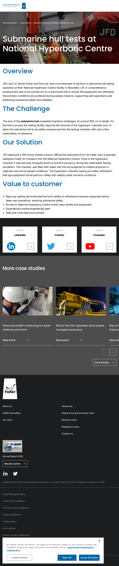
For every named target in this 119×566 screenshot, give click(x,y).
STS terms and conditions (16, 507)
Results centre (69, 419)
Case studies (25, 23)
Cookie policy (9, 521)
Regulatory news (70, 426)
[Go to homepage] (59, 388)
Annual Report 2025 (13, 456)
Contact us (67, 433)
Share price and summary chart (78, 413)
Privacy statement (12, 514)
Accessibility (9, 528)
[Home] (14, 6)
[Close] (99, 540)
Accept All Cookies (89, 557)
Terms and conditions (14, 501)
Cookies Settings (19, 557)
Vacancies (67, 406)
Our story (7, 419)
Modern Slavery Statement (16, 535)
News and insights (10, 23)
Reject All (67, 557)
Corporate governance (14, 494)
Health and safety (12, 413)
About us (7, 406)
